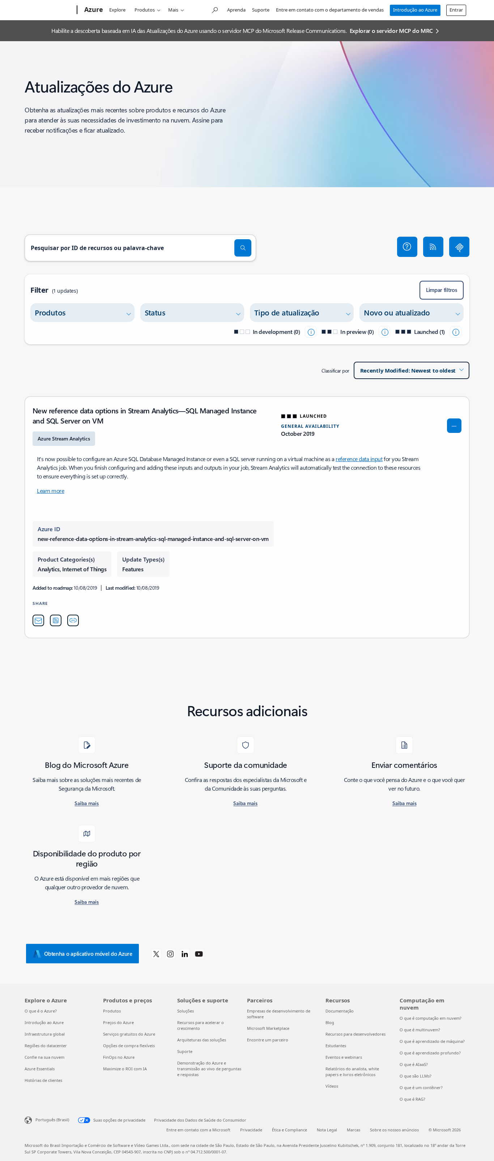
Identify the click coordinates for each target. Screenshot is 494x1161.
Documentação (339, 1011)
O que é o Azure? (41, 1011)
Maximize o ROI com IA (125, 1068)
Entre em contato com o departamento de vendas (330, 10)
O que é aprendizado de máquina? (432, 1041)
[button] (407, 247)
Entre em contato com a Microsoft (198, 1129)
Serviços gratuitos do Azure (129, 1034)
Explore (117, 10)
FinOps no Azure (119, 1057)
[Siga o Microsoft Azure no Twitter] (156, 953)
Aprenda (236, 10)
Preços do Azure (118, 1022)
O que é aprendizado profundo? (430, 1052)
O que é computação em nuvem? (430, 1018)
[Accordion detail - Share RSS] (55, 620)
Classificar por (335, 370)
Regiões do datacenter (46, 1045)
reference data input (359, 459)
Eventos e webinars (343, 1057)
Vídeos (331, 1086)
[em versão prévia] (384, 332)
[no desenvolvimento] (311, 332)
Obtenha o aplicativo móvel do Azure (88, 953)
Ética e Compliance (289, 1129)
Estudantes (335, 1045)
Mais (173, 10)
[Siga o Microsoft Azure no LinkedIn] (184, 953)
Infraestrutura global (45, 1034)
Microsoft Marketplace (268, 1028)
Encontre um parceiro (267, 1039)
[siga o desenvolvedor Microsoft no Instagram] (170, 953)
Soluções (185, 1011)
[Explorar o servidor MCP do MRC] (459, 247)
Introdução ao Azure (415, 10)
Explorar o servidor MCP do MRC (391, 30)
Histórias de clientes (43, 1080)
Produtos (145, 10)
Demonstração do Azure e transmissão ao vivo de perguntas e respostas (209, 1068)
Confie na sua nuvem (44, 1057)
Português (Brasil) (52, 1119)
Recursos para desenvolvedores (355, 1034)
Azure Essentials (40, 1068)
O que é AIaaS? (414, 1064)
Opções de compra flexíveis (129, 1045)
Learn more (50, 490)
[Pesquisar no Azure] (214, 9)
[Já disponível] (456, 332)
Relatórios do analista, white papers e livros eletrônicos (352, 1071)
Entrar (456, 10)
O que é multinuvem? (420, 1029)
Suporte (260, 10)
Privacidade (251, 1129)
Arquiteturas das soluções (201, 1039)
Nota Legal (327, 1129)
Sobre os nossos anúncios (394, 1129)
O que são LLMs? (415, 1076)
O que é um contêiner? (421, 1087)
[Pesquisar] (243, 248)
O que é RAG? (412, 1099)
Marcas (353, 1129)
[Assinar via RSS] (433, 247)
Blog (329, 1022)
